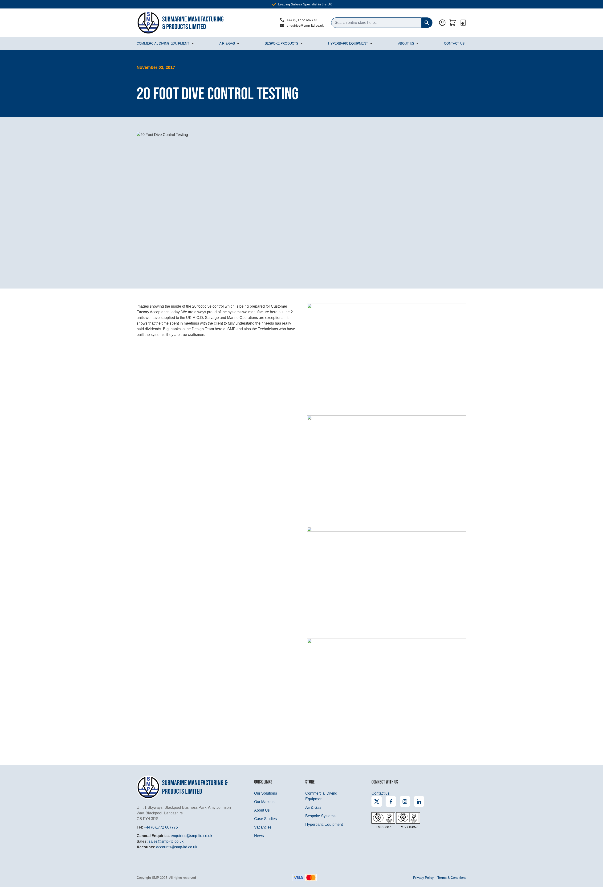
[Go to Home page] (180, 22)
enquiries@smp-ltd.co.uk (305, 25)
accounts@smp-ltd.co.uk (176, 847)
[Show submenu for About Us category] (417, 43)
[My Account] (442, 22)
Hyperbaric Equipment (348, 43)
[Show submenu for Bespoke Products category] (301, 43)
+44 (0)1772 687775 (302, 20)
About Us (406, 43)
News (259, 836)
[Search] (427, 22)
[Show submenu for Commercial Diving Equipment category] (192, 43)
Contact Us (454, 43)
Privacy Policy (423, 877)
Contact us (380, 793)
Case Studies (265, 819)
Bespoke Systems (320, 816)
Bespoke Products (281, 43)
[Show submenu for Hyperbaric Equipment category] (371, 43)
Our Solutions (265, 793)
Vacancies (263, 827)
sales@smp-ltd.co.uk (166, 841)
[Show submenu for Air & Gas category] (238, 43)
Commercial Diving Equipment (163, 43)
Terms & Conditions (451, 877)
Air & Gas (227, 43)
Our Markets (264, 802)
